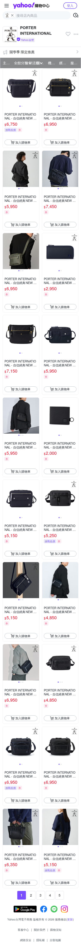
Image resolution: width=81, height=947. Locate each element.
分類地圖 (55, 940)
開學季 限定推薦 (22, 51)
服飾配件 (74, 62)
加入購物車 (22, 142)
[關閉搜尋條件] (12, 15)
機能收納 (52, 62)
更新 (70, 919)
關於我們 (39, 930)
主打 (6, 62)
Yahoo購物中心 (31, 6)
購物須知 (55, 930)
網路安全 (25, 940)
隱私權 (40, 940)
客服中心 (23, 930)
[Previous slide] (5, 86)
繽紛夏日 (63, 62)
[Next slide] (36, 86)
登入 (70, 5)
